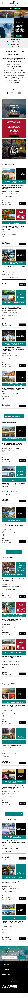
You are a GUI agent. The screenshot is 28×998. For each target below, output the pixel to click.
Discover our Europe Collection (13, 416)
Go (19, 92)
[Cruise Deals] (14, 128)
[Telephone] (3, 3)
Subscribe (22, 957)
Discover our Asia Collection (13, 813)
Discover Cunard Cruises (13, 552)
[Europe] (14, 108)
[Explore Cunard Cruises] (14, 149)
